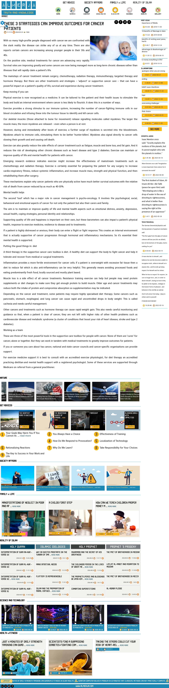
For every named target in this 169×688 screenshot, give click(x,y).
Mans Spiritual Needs (46, 564)
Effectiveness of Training (113, 434)
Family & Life (118, 2)
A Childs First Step (60, 502)
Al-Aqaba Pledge (114, 588)
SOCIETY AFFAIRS (8, 461)
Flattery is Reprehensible (49, 576)
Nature (3, 378)
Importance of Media (150, 23)
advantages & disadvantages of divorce (153, 50)
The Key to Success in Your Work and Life (25, 455)
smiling (144, 79)
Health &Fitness (8, 633)
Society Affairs (93, 2)
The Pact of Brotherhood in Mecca (123, 576)
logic (143, 95)
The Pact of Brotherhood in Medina (123, 552)
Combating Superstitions (83, 589)
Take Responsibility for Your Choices (118, 448)
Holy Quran (17, 546)
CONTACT (87, 14)
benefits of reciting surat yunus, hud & (154, 40)
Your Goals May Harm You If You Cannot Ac (23, 434)
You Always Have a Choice (66, 434)
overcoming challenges (150, 103)
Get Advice (69, 2)
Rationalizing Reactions (18, 448)
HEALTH (144, 14)
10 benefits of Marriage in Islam (154, 31)
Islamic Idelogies (52, 546)
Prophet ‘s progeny (123, 546)
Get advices (6, 405)
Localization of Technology (114, 441)
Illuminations (146, 68)
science (129, 14)
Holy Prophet (88, 546)
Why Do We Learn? (62, 448)
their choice (146, 111)
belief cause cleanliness (150, 87)
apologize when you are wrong (153, 71)
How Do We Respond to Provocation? (72, 441)
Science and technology (12, 600)
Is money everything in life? (152, 60)
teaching (145, 119)
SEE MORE (154, 129)
